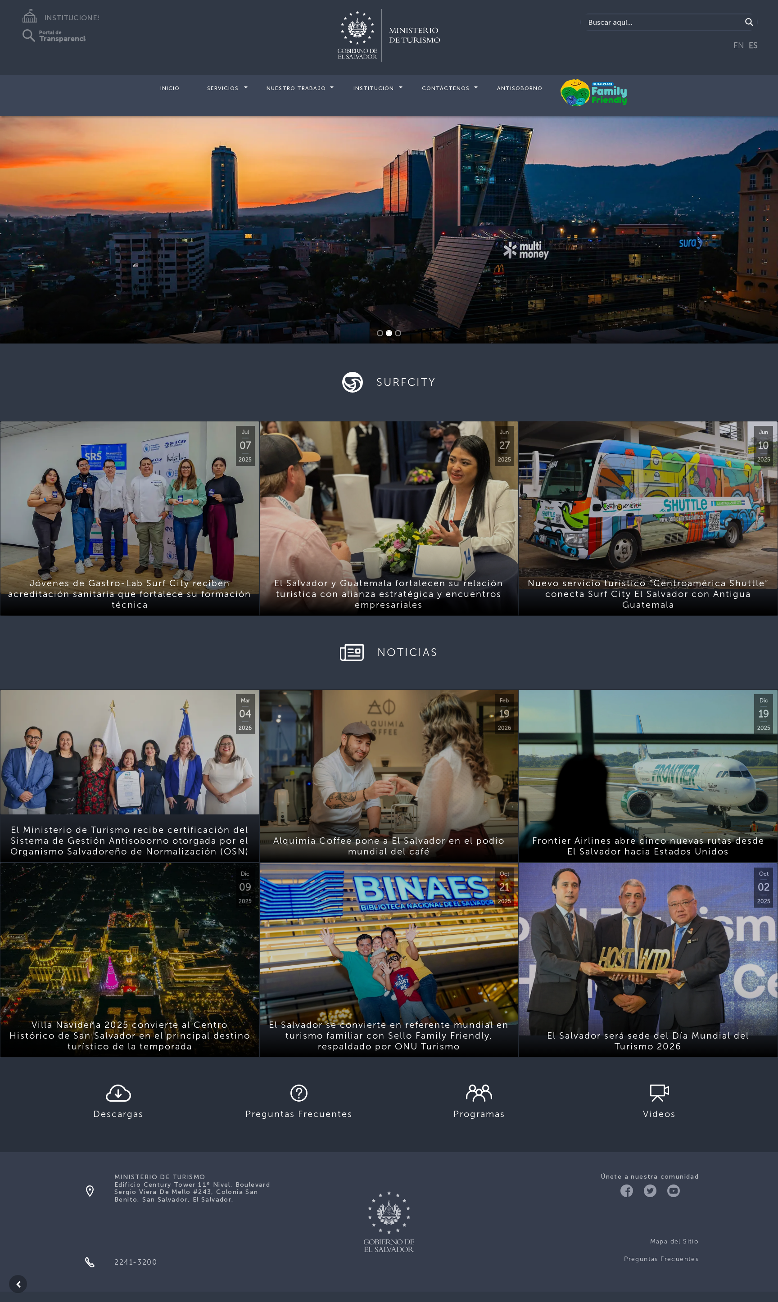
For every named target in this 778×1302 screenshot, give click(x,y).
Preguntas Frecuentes (661, 1259)
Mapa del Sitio (674, 1241)
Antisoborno (520, 88)
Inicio (170, 88)
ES (753, 45)
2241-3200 (135, 1262)
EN (738, 45)
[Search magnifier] (749, 22)
